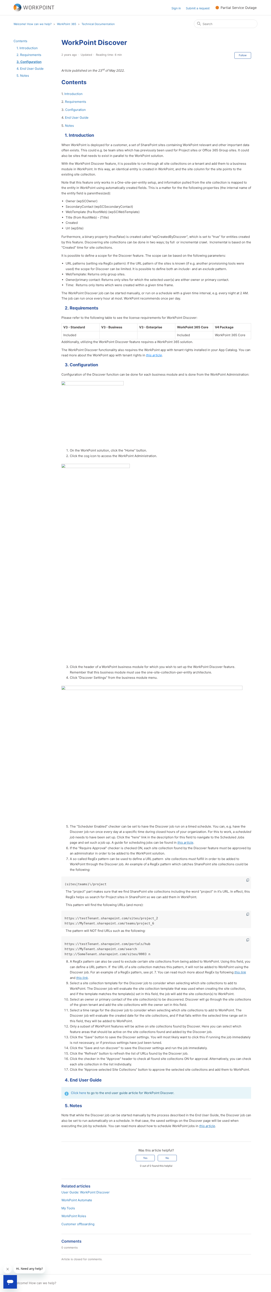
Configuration (75, 110)
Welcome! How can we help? (33, 24)
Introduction (73, 94)
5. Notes (23, 76)
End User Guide (76, 118)
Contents (20, 41)
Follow (243, 55)
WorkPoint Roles (73, 1216)
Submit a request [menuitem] (198, 8)
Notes (69, 126)
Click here (78, 1093)
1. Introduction (27, 48)
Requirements (75, 102)
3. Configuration (29, 62)
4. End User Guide (30, 69)
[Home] (34, 7)
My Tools (68, 1208)
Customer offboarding (77, 1224)
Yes (145, 1158)
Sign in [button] (176, 8)
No (167, 1158)
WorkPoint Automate (76, 1200)
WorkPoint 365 (66, 24)
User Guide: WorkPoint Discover (85, 1192)
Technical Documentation (98, 24)
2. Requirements (29, 55)
